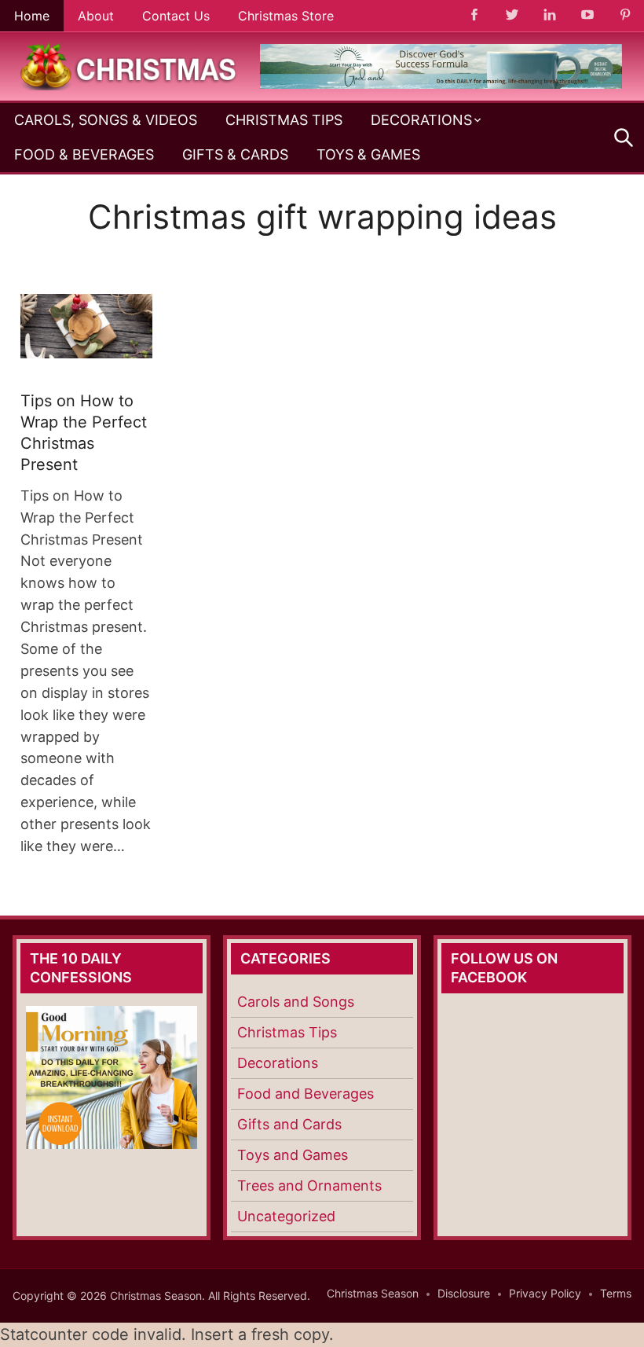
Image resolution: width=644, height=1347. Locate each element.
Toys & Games (368, 154)
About (96, 16)
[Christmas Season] (129, 65)
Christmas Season (373, 1293)
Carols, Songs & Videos (105, 120)
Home (31, 16)
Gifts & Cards (235, 154)
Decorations (421, 120)
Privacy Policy (545, 1293)
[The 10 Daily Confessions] (441, 84)
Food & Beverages (84, 154)
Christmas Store (286, 16)
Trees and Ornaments (309, 1185)
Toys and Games (292, 1155)
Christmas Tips (283, 120)
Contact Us (176, 16)
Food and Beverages (305, 1093)
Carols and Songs (295, 1001)
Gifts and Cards (289, 1124)
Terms (615, 1293)
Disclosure (463, 1293)
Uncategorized (286, 1216)
